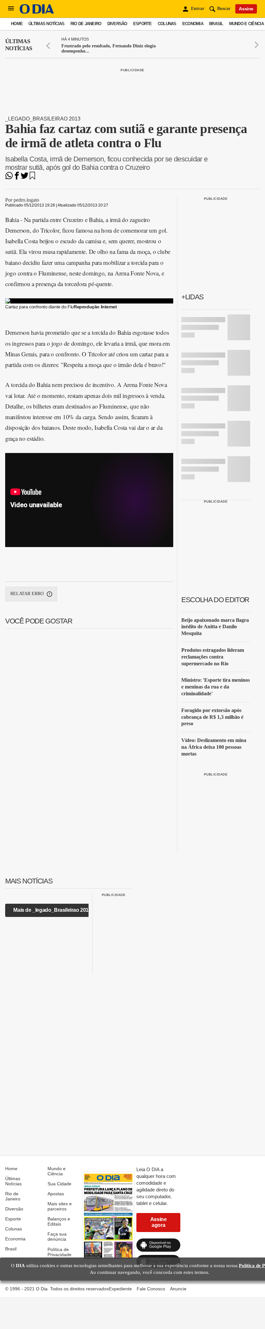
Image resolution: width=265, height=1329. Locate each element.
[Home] (37, 12)
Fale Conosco (151, 1288)
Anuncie (178, 1288)
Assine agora (158, 1222)
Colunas (167, 23)
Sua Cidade (59, 1183)
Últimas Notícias (46, 23)
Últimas (18, 45)
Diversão (117, 23)
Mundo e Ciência (246, 23)
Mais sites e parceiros (60, 1206)
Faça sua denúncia (57, 1236)
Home (17, 23)
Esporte (142, 23)
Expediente (120, 1288)
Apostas (56, 1193)
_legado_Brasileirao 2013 (42, 118)
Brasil (216, 23)
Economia (192, 23)
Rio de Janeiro (85, 23)
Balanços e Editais (59, 1221)
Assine (246, 8)
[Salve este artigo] (32, 177)
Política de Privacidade (59, 1252)
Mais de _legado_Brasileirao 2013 (52, 910)
